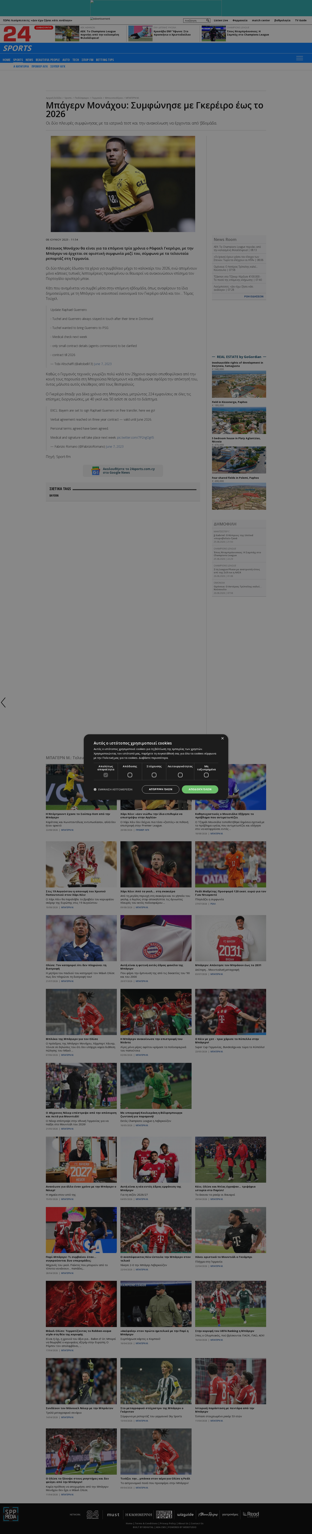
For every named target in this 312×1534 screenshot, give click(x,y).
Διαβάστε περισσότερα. (153, 758)
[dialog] (156, 767)
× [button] (222, 738)
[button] (113, 789)
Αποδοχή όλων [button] (200, 789)
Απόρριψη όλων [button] (160, 789)
